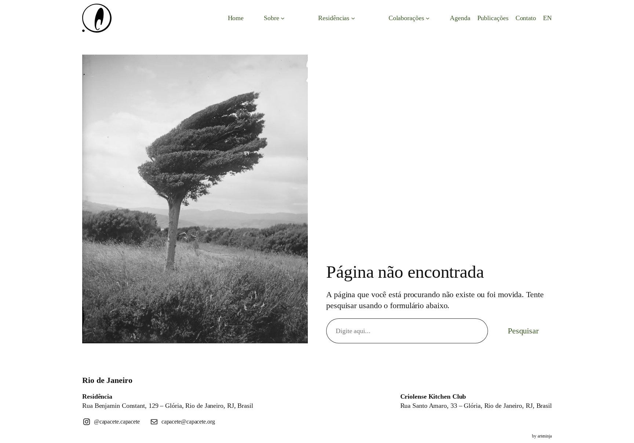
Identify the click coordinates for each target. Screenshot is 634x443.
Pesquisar (523, 330)
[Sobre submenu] (283, 18)
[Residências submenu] (353, 18)
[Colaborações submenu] (428, 18)
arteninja (545, 436)
